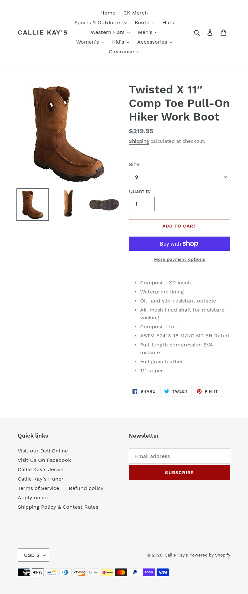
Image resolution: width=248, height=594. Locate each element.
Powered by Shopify (210, 555)
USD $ (32, 555)
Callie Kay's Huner (41, 479)
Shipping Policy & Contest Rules (58, 507)
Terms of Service (38, 488)
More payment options (179, 259)
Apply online (33, 497)
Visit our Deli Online (43, 451)
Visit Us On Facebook (44, 460)
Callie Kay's (43, 32)
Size (134, 164)
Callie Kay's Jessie (40, 469)
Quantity (140, 191)
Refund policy (86, 488)
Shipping (139, 141)
